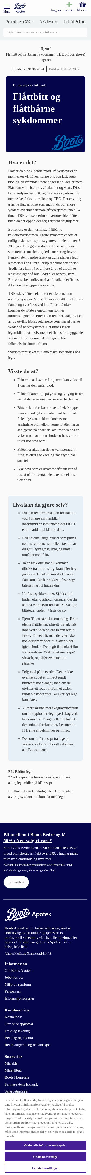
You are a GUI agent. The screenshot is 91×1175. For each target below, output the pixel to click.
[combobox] (46, 32)
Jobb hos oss (14, 977)
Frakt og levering (17, 1031)
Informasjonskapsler (19, 998)
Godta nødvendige (45, 1157)
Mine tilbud (13, 1070)
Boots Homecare (17, 1077)
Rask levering (49, 21)
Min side (11, 1063)
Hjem (45, 49)
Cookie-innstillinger (45, 1168)
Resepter (69, 10)
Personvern (13, 991)
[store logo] (20, 8)
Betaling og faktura (19, 1038)
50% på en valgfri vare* (28, 840)
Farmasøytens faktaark (21, 1084)
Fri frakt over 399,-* (20, 21)
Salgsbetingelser (16, 1091)
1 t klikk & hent (74, 21)
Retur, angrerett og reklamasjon (28, 1045)
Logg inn (56, 10)
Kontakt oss (13, 1017)
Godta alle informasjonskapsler (45, 1145)
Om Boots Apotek (18, 970)
